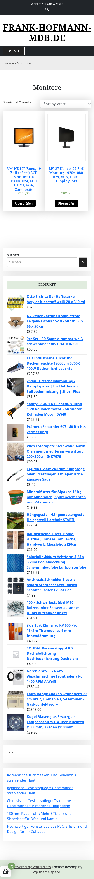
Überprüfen (24, 203)
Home (9, 63)
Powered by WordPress (31, 866)
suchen (13, 254)
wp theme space (46, 872)
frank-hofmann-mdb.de (47, 32)
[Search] (83, 262)
